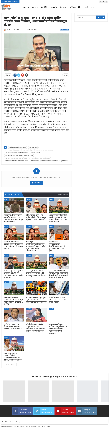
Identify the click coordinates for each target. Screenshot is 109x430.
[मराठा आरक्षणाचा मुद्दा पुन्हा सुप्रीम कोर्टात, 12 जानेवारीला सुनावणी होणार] (36, 288)
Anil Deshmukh (33, 147)
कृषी (86, 7)
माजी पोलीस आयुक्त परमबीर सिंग (49, 161)
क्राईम (61, 29)
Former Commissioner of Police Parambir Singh (19, 150)
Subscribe (37, 183)
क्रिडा (80, 7)
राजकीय (54, 7)
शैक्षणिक (63, 7)
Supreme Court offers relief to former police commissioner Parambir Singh (27, 158)
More (92, 7)
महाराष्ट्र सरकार (35, 161)
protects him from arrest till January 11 (16, 153)
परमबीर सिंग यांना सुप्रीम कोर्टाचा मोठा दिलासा (16, 161)
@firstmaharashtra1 (66, 376)
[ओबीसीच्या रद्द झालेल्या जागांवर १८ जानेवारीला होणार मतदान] (59, 288)
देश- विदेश (44, 7)
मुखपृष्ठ (26, 7)
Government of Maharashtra (44, 150)
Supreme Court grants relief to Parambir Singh (19, 155)
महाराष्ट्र (35, 7)
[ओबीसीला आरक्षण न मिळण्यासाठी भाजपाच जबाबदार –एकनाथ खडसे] (14, 315)
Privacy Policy (15, 422)
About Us (4, 422)
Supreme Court (35, 153)
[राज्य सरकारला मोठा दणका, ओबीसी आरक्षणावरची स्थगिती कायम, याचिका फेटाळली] (14, 343)
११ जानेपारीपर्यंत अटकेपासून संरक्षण (17, 147)
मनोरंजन (72, 7)
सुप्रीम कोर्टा (64, 161)
